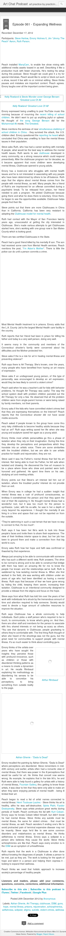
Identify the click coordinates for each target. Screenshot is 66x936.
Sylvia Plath (49, 805)
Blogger (39, 934)
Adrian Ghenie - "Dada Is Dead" (32, 757)
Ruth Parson (23, 41)
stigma (27, 909)
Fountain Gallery (28, 784)
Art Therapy (32, 903)
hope (5, 906)
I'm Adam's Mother (33, 248)
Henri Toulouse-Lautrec (29, 802)
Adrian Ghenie (18, 903)
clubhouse (44, 153)
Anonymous (49, 898)
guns (60, 903)
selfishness (7, 909)
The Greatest (31, 123)
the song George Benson (35, 120)
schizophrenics (54, 906)
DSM (7, 845)
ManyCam (24, 64)
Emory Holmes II (38, 38)
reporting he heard (48, 135)
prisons (28, 906)
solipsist (19, 909)
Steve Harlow (21, 38)
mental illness (16, 906)
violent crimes (47, 909)
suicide (35, 909)
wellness (59, 909)
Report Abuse (48, 934)
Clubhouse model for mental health (32, 213)
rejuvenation (39, 906)
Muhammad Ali (9, 123)
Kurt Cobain (57, 811)
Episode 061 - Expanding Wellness (37, 24)
